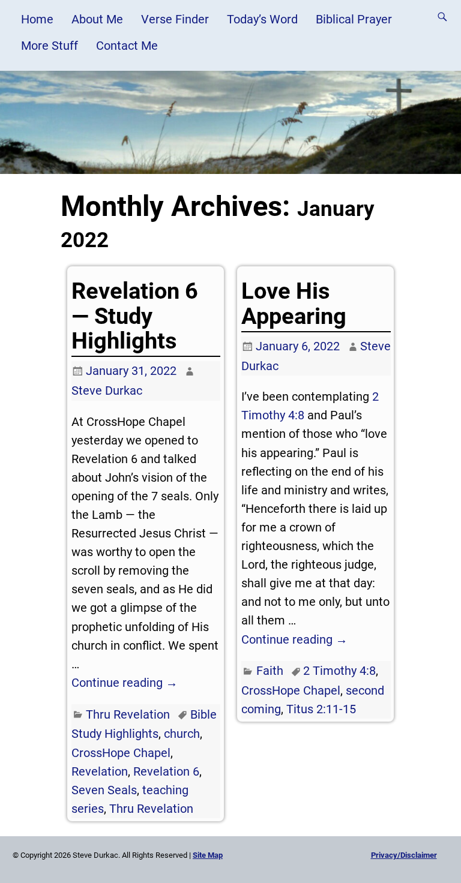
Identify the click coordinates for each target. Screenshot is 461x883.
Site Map (208, 855)
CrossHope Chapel (120, 753)
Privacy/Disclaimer (404, 855)
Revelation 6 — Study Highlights (134, 316)
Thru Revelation (128, 714)
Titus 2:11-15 (321, 709)
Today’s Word (262, 19)
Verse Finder (175, 19)
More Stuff (49, 45)
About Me (97, 19)
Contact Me (127, 45)
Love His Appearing (293, 303)
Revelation (99, 771)
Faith (269, 670)
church (182, 733)
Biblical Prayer (354, 19)
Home (37, 19)
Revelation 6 (166, 771)
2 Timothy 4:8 (339, 670)
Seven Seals (104, 790)
